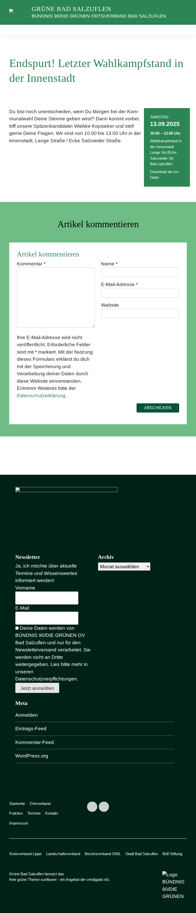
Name (109, 263)
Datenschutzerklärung (41, 395)
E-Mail (22, 608)
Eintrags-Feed (30, 728)
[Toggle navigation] (181, 29)
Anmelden (26, 715)
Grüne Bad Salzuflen (71, 8)
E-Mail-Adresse (119, 284)
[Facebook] (92, 807)
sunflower (49, 879)
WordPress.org (31, 755)
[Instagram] (104, 807)
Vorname (25, 587)
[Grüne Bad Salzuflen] (18, 12)
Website (110, 305)
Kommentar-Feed (34, 742)
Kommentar (31, 263)
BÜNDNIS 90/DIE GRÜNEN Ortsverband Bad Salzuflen (99, 16)
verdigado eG (98, 879)
